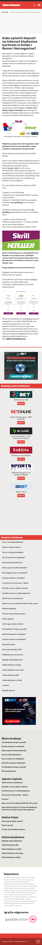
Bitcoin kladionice (9, 771)
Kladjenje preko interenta (12, 655)
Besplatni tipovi (8, 644)
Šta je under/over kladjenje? (13, 557)
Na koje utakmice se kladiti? (13, 578)
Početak (5, 12)
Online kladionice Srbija (11, 665)
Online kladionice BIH (10, 675)
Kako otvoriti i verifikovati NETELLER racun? (20, 604)
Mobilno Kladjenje (9, 609)
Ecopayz (5, 685)
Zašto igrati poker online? (12, 624)
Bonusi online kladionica (11, 755)
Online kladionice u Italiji (12, 680)
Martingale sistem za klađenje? (15, 573)
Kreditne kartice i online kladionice (16, 593)
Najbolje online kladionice (12, 660)
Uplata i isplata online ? (11, 547)
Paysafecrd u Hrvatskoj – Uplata (15, 583)
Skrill (16, 168)
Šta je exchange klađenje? (12, 542)
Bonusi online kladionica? (12, 563)
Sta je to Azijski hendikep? (13, 552)
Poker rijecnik (7, 619)
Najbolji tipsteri (8, 691)
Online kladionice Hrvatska (13, 670)
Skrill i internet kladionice (12, 598)
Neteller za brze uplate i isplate (15, 588)
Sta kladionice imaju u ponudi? (14, 629)
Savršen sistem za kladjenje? (14, 639)
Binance (34, 280)
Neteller (10, 168)
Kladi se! (21, 403)
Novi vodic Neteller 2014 (12, 650)
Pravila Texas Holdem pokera (14, 614)
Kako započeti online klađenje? (14, 568)
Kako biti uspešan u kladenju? (14, 634)
